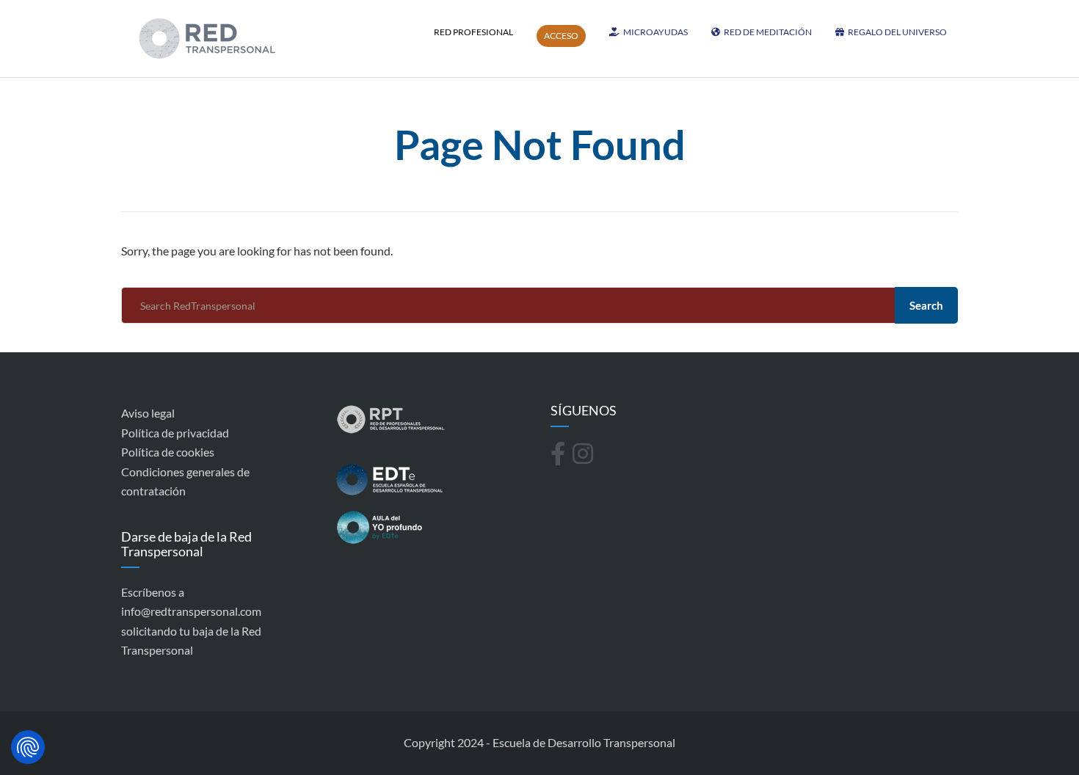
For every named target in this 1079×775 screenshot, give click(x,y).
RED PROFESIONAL (473, 31)
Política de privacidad (175, 433)
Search (926, 305)
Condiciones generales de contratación (185, 481)
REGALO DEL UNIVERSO (897, 31)
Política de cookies (167, 452)
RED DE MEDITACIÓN (768, 31)
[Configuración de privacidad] (28, 747)
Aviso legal (148, 413)
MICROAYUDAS (655, 31)
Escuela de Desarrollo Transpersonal (584, 742)
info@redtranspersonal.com (191, 611)
